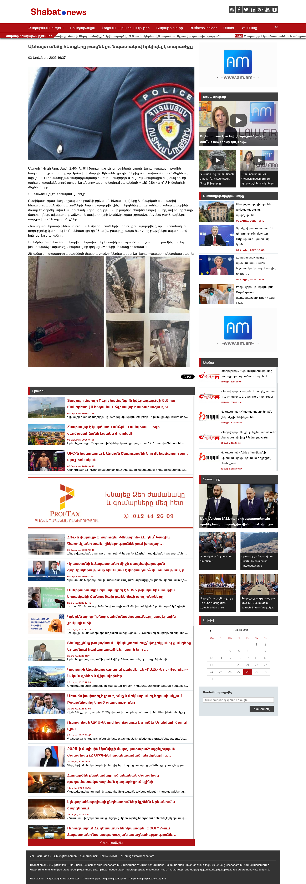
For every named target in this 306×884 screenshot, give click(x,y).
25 (220, 672)
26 (229, 672)
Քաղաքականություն (46, 28)
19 (229, 665)
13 (238, 658)
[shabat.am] (59, 16)
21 (247, 665)
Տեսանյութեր (214, 97)
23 (265, 665)
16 (265, 658)
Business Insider (203, 28)
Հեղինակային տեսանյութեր (126, 28)
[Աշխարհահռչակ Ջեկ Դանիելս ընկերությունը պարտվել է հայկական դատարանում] (259, 160)
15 (256, 658)
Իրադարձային (82, 28)
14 (247, 658)
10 (211, 658)
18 (220, 665)
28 (247, 672)
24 (211, 672)
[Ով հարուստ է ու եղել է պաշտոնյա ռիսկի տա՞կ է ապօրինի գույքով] (238, 123)
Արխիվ (208, 620)
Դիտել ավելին (111, 842)
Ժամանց (249, 28)
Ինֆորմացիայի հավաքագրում (147, 878)
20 (238, 665)
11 (220, 658)
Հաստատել (262, 709)
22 (256, 665)
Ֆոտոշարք (211, 479)
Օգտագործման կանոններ (63, 878)
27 (238, 672)
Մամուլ (229, 28)
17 (211, 665)
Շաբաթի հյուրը (169, 28)
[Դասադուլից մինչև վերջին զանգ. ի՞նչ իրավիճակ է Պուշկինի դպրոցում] (217, 160)
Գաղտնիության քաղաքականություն (104, 878)
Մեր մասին (37, 878)
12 (229, 658)
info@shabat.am (144, 856)
